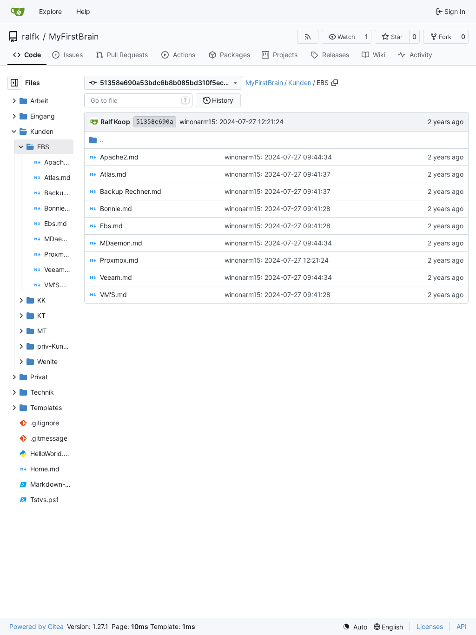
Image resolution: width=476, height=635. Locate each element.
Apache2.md (119, 157)
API (461, 626)
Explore (50, 11)
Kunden (299, 82)
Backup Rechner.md (130, 191)
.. (102, 140)
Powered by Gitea (36, 626)
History (222, 100)
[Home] (18, 11)
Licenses (429, 626)
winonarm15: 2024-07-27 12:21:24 (231, 122)
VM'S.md (113, 294)
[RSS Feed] (307, 37)
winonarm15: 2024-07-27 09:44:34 (278, 157)
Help (83, 11)
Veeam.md (116, 277)
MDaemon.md (121, 243)
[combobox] (138, 100)
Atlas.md (113, 174)
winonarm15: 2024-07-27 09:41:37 (278, 174)
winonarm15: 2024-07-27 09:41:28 (278, 208)
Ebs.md (111, 226)
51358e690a (154, 121)
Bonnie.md (116, 208)
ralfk (31, 36)
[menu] (355, 627)
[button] (342, 37)
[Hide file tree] (14, 83)
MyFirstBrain (74, 36)
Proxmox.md (119, 260)
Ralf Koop (115, 122)
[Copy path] (334, 82)
